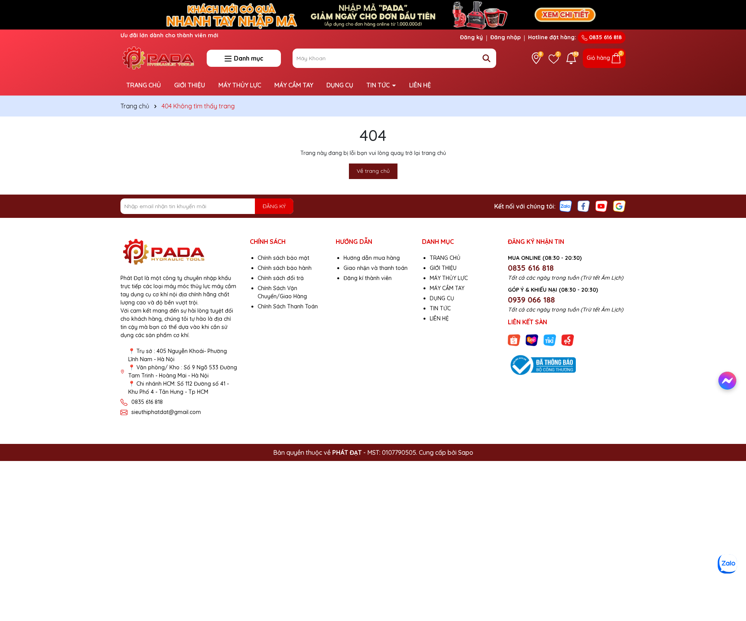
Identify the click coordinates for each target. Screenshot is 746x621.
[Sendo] (567, 339)
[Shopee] (514, 339)
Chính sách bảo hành (285, 267)
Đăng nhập (505, 37)
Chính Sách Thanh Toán (288, 306)
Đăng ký (471, 37)
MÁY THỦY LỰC (239, 85)
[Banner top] (373, 13)
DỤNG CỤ (339, 85)
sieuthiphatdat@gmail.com (166, 412)
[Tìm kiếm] (486, 58)
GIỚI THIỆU (189, 85)
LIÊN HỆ (420, 85)
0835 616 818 (604, 37)
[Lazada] (532, 339)
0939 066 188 (531, 299)
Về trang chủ (373, 170)
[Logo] (157, 57)
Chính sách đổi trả (281, 278)
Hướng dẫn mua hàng (371, 257)
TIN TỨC (378, 85)
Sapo (465, 452)
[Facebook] (583, 205)
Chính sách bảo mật (283, 257)
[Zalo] (566, 205)
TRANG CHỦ (143, 85)
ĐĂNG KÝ (274, 206)
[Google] (619, 205)
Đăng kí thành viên (367, 278)
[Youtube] (601, 205)
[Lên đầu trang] (729, 582)
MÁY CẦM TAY (293, 85)
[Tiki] (550, 339)
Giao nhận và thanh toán (375, 267)
